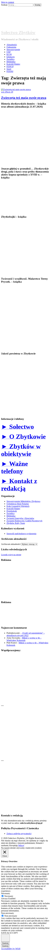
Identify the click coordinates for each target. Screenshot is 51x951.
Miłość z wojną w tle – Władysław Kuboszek (24, 639)
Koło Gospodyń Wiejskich (18, 506)
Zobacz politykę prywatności (19, 833)
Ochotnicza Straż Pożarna (18, 504)
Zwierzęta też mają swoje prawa (23, 97)
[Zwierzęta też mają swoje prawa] (16, 89)
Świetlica (10, 59)
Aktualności (12, 44)
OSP (9, 52)
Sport (9, 69)
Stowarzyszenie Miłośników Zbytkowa (23, 501)
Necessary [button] (5, 893)
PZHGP (10, 66)
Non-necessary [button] (7, 913)
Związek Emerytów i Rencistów (20, 518)
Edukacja (11, 57)
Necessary (8, 896)
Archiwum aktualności (11, 544)
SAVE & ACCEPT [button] (9, 933)
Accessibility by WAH (10, 948)
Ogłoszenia (11, 47)
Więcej (21, 845)
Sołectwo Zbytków (18, 32)
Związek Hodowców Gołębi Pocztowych (24, 521)
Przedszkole (12, 511)
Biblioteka (11, 62)
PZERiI (10, 71)
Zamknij (5, 943)
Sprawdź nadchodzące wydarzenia (21, 533)
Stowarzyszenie (13, 49)
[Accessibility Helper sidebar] (5, 938)
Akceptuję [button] (13, 845)
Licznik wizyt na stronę (11, 555)
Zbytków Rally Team (16, 523)
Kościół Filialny (13, 64)
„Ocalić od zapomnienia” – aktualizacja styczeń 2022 (26, 634)
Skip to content (7, 2)
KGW (9, 54)
